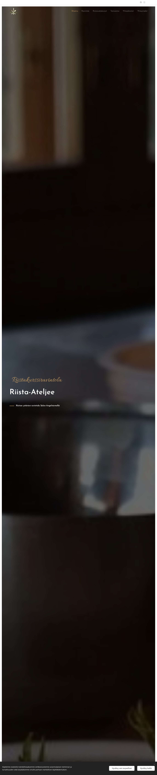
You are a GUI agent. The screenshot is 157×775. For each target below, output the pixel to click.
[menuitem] (75, 11)
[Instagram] (144, 2)
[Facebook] (140, 2)
